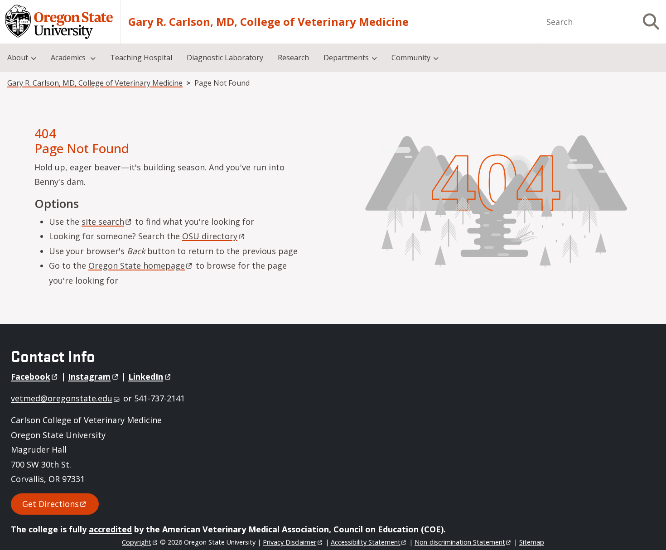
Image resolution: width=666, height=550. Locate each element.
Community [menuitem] (410, 58)
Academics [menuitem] (69, 58)
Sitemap (531, 542)
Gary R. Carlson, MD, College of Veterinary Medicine (268, 22)
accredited (110, 529)
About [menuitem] (17, 58)
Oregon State (136, 265)
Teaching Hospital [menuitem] (141, 58)
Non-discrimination (460, 542)
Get (50, 503)
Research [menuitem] (293, 58)
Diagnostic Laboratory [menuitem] (225, 58)
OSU (209, 236)
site (103, 221)
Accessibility (366, 542)
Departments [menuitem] (346, 58)
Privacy (289, 542)
